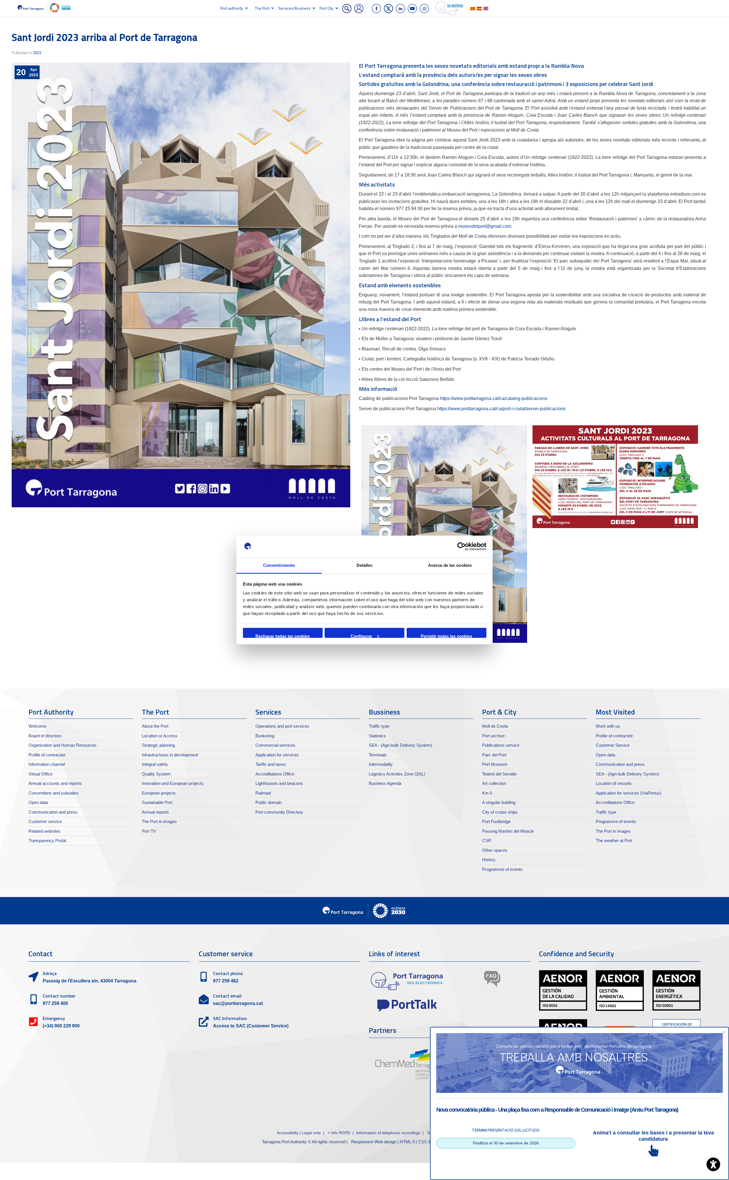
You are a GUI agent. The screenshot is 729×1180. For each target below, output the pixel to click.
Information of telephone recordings (388, 1132)
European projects (159, 793)
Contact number (59, 995)
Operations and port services (282, 726)
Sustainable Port (157, 802)
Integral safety (155, 764)
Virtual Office (40, 773)
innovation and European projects (173, 783)
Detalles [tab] (365, 565)
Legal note (311, 1132)
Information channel (46, 764)
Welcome (37, 726)
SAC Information (230, 1018)
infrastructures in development (170, 754)
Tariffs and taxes (270, 764)
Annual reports (155, 812)
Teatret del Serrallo (499, 773)
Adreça (50, 973)
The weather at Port (614, 840)
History (488, 859)
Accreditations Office (274, 773)
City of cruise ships (500, 812)
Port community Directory (279, 812)
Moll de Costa (495, 726)
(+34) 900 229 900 (61, 1025)
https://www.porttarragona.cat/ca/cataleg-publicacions (493, 398)
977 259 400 (55, 1003)
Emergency (54, 1018)
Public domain (268, 802)
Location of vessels (614, 783)
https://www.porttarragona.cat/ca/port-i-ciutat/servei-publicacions (501, 408)
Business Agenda (385, 783)
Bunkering (264, 735)
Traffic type (379, 726)
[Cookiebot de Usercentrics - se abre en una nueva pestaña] (461, 546)
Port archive (493, 735)
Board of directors (45, 735)
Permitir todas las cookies (446, 635)
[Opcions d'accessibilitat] (713, 1164)
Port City (326, 8)
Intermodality (381, 764)
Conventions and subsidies (53, 793)
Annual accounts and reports (55, 783)
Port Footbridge (496, 821)
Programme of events (502, 869)
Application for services (277, 754)
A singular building (498, 802)
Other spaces (494, 850)
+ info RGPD (339, 1132)
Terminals (378, 754)
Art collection (494, 783)
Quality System (156, 773)
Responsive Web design (373, 1141)
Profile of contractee (46, 754)
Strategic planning (158, 745)
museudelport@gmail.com (484, 226)
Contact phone (228, 973)
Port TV (149, 831)
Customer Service (613, 745)
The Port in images (159, 821)
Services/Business (294, 8)
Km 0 (487, 793)
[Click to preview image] (181, 285)
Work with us (608, 726)
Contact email (227, 995)
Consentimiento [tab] (279, 565)
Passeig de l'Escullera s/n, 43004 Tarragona (89, 980)
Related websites (44, 831)
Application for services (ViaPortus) (628, 793)
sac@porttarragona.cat (238, 1003)
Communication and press (52, 812)
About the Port (155, 726)
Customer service (45, 821)
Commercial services (275, 745)
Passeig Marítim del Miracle (508, 831)
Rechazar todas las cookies (282, 635)
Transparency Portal (47, 840)
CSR (486, 840)
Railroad (263, 793)
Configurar (361, 635)
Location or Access (159, 735)
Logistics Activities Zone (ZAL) (397, 773)
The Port (262, 8)
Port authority (231, 8)
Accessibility (288, 1132)
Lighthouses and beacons (279, 783)
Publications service (500, 745)
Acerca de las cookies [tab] (450, 565)
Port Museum (494, 764)
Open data (38, 802)
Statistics (377, 735)
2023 (37, 53)
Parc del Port (494, 754)
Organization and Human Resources (62, 745)
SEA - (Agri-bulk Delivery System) (400, 745)
